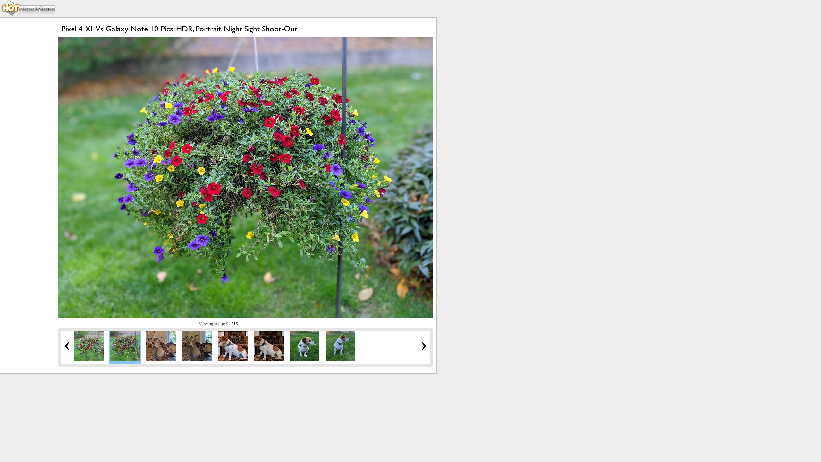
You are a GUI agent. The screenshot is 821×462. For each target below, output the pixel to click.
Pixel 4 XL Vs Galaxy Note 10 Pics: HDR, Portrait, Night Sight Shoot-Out (179, 28)
